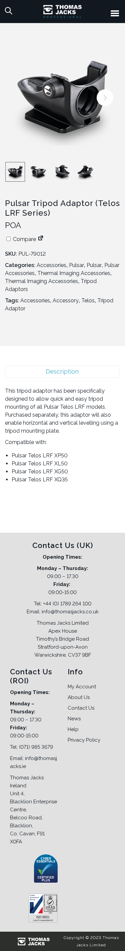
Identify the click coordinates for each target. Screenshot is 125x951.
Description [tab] (62, 371)
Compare (24, 239)
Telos (88, 300)
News (74, 719)
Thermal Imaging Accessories (73, 273)
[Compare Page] (40, 239)
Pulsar (76, 265)
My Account (82, 687)
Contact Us (81, 708)
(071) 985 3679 (36, 747)
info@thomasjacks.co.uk (70, 612)
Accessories (51, 265)
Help (73, 729)
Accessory (66, 300)
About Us (79, 697)
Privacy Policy (84, 740)
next (105, 97)
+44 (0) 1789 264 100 (67, 604)
